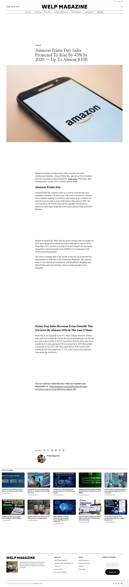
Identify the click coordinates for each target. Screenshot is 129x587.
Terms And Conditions (60, 572)
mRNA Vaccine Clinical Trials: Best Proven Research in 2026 (12, 490)
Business (81, 566)
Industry (38, 45)
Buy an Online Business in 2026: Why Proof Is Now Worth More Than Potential (90, 518)
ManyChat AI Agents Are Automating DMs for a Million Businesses (114, 518)
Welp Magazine (53, 456)
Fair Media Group (37, 583)
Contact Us (57, 566)
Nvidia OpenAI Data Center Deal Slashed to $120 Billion (11, 517)
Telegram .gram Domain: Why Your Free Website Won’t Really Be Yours (39, 491)
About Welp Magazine (60, 560)
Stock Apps (72, 178)
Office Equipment (83, 560)
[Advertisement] (64, 27)
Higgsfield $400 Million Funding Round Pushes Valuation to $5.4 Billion (90, 491)
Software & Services (84, 563)
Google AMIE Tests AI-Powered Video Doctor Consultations (39, 517)
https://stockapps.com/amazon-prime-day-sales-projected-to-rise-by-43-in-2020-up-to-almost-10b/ (61, 387)
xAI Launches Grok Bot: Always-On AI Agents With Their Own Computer (115, 491)
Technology (81, 569)
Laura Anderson (33, 495)
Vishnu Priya (6, 493)
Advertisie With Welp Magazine (63, 563)
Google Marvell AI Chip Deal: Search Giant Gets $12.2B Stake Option (64, 491)
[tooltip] (115, 1)
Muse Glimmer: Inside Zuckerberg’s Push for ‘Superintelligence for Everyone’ (61, 519)
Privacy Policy (58, 569)
